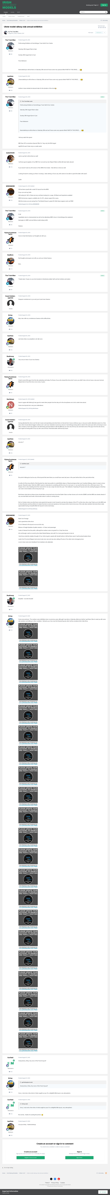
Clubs (4, 16)
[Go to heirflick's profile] (10, 82)
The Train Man (14, 31)
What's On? (21, 33)
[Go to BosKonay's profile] (10, 362)
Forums (6, 12)
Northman (10, 399)
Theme (47, 1182)
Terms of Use (5, 1193)
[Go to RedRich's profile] (10, 260)
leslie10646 (10, 153)
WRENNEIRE (10, 186)
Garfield (10, 1057)
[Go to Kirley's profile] (10, 320)
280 (11, 54)
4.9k (11, 200)
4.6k (11, 90)
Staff (28, 16)
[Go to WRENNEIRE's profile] (10, 191)
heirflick (10, 76)
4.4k (11, 1071)
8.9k (11, 370)
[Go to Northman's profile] (10, 405)
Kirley (10, 315)
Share (91, 32)
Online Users (11, 16)
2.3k (11, 329)
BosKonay (10, 356)
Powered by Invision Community (55, 1186)
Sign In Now (79, 1157)
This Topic (99, 12)
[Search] (106, 12)
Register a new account (30, 1157)
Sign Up (104, 5)
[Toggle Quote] (21, 101)
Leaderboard (21, 16)
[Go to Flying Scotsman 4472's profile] (10, 240)
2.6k (11, 167)
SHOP (18, 12)
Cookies (62, 1182)
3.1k (11, 248)
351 (11, 413)
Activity (12, 12)
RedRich (10, 255)
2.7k (11, 269)
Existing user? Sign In (92, 5)
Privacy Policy (55, 1182)
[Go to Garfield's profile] (10, 1063)
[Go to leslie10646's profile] (10, 158)
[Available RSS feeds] (106, 1173)
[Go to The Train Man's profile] (5, 32)
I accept (103, 1192)
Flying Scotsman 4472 (10, 233)
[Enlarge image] (28, 556)
